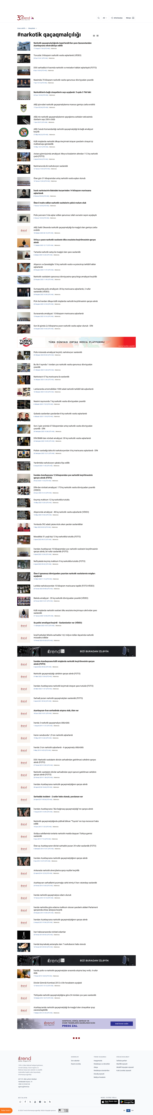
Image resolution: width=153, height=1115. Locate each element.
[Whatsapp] (20, 1102)
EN (124, 1110)
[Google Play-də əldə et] (127, 1102)
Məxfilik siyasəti (121, 1064)
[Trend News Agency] (24, 1059)
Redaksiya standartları (101, 1070)
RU (133, 1110)
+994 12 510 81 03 (24, 1084)
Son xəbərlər (75, 1061)
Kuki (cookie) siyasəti (123, 1070)
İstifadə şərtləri (121, 1061)
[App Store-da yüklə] (109, 1102)
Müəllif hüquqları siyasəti (125, 1067)
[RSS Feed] (50, 1102)
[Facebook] (25, 1102)
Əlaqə (96, 1067)
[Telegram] (40, 1102)
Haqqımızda (98, 1061)
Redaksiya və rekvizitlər (102, 1064)
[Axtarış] (98, 18)
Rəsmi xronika (76, 1064)
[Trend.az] (25, 17)
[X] (30, 1102)
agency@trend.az (23, 1086)
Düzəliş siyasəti (99, 1074)
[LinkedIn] (45, 1102)
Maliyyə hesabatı (99, 1077)
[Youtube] (35, 1102)
